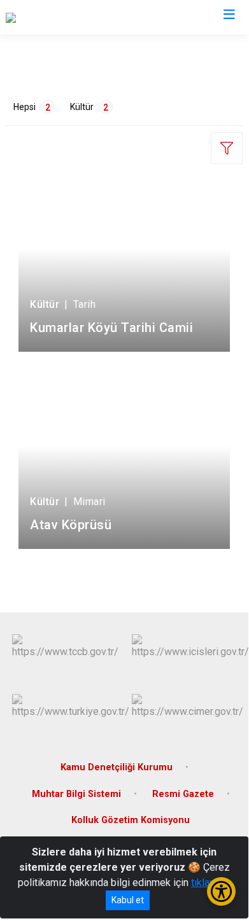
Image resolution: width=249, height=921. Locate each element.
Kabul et (127, 900)
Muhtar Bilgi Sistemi (76, 794)
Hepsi (31, 107)
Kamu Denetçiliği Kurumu (116, 767)
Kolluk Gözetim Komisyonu (130, 820)
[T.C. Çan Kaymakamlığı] (55, 17)
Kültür (89, 107)
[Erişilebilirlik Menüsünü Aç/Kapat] (221, 891)
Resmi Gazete (183, 794)
